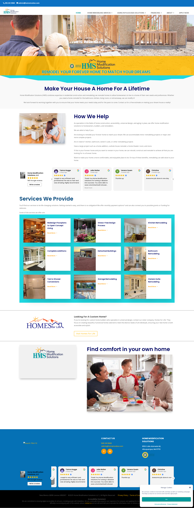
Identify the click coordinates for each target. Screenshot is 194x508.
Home (78, 13)
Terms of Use (135, 495)
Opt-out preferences (160, 504)
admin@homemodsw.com (112, 446)
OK (166, 499)
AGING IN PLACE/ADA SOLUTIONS (130, 13)
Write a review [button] (34, 185)
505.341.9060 (10, 3)
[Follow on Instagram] (110, 451)
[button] (190, 487)
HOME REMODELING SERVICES (99, 13)
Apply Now (184, 13)
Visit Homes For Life (85, 333)
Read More (51, 233)
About (169, 13)
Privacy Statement (172, 504)
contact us (88, 503)
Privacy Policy (123, 495)
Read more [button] (58, 188)
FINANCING (155, 13)
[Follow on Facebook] (103, 451)
